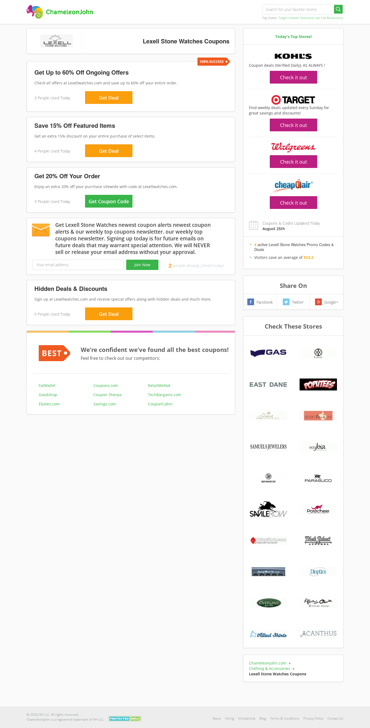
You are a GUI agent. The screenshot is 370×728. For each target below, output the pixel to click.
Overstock (306, 18)
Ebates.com (49, 403)
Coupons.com (105, 385)
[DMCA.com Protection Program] (125, 718)
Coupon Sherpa (107, 394)
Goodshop (48, 394)
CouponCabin (160, 403)
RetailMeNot (159, 385)
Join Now (142, 264)
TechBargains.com (164, 394)
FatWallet (47, 385)
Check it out (293, 77)
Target (282, 18)
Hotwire (293, 18)
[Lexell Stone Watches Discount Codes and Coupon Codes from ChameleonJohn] (60, 11)
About (216, 718)
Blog (262, 718)
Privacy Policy (313, 718)
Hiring (229, 718)
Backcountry (335, 18)
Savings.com (104, 403)
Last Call (320, 18)
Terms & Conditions (284, 718)
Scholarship (246, 718)
